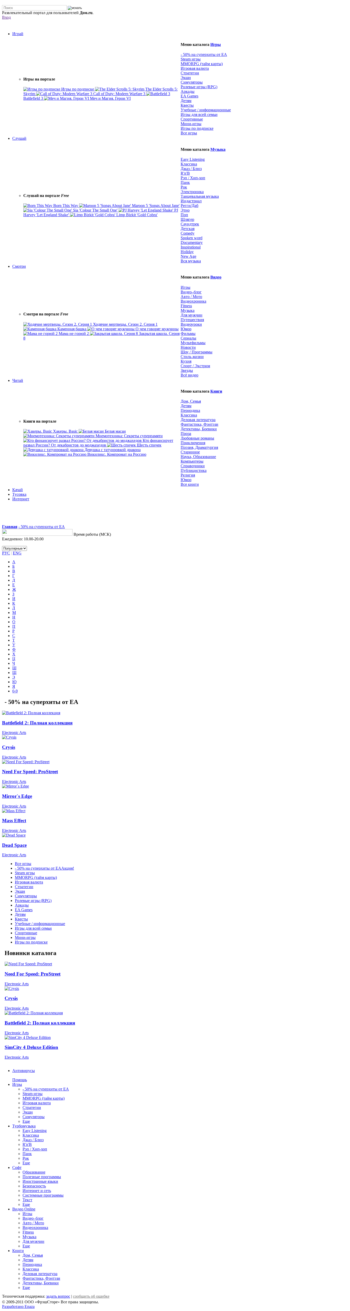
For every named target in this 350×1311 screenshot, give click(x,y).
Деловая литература (198, 420)
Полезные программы (42, 1177)
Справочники (193, 466)
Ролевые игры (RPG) (199, 87)
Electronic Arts (14, 732)
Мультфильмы (193, 343)
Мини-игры (191, 124)
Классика (189, 164)
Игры (215, 44)
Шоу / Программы (196, 352)
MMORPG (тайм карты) (202, 64)
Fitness (186, 306)
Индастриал (191, 201)
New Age (188, 256)
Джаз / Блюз (191, 168)
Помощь (19, 1080)
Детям (186, 100)
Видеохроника (193, 301)
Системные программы (43, 1195)
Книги (216, 391)
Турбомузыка (24, 1126)
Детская (187, 228)
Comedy (187, 233)
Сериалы (188, 338)
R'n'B (185, 173)
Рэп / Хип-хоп (193, 178)
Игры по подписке (197, 128)
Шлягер (187, 219)
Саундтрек (190, 224)
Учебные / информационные (206, 110)
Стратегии (190, 73)
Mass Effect (14, 820)
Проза (186, 433)
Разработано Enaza (18, 1306)
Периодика (190, 410)
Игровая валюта (195, 68)
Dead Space (14, 845)
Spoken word (191, 238)
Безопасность (34, 1186)
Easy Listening (193, 159)
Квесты (187, 105)
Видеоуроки (191, 324)
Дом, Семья (191, 401)
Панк (185, 182)
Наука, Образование (198, 456)
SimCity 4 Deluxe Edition (31, 1047)
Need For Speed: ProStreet (30, 771)
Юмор (186, 329)
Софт (17, 1167)
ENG (17, 553)
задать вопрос (58, 1296)
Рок (184, 187)
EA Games (189, 96)
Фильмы (188, 333)
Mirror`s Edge (17, 796)
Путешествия (192, 319)
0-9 (15, 691)
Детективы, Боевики (199, 429)
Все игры (23, 863)
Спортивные (192, 119)
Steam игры (191, 59)
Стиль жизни (192, 356)
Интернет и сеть (37, 1190)
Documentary (192, 242)
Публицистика (194, 470)
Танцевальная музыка (200, 196)
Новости (188, 347)
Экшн (186, 77)
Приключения (193, 443)
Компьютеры (192, 461)
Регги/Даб (189, 205)
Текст (27, 1200)
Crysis (8, 747)
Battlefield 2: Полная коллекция (37, 723)
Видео (215, 277)
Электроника (192, 192)
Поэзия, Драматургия (199, 447)
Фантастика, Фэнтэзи (199, 424)
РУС (6, 553)
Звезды (187, 370)
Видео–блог (191, 292)
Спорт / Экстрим (195, 366)
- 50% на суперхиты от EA (204, 54)
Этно (185, 210)
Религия (188, 475)
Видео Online (23, 1209)
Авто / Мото (191, 296)
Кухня (186, 361)
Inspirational (191, 247)
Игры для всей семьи (199, 114)
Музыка (217, 149)
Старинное (190, 452)
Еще (26, 1121)
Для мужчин (191, 315)
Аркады (187, 91)
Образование (34, 1172)
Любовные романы (197, 438)
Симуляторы (192, 82)
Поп (184, 215)
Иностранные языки (40, 1181)
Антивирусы (23, 1070)
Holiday (187, 252)
